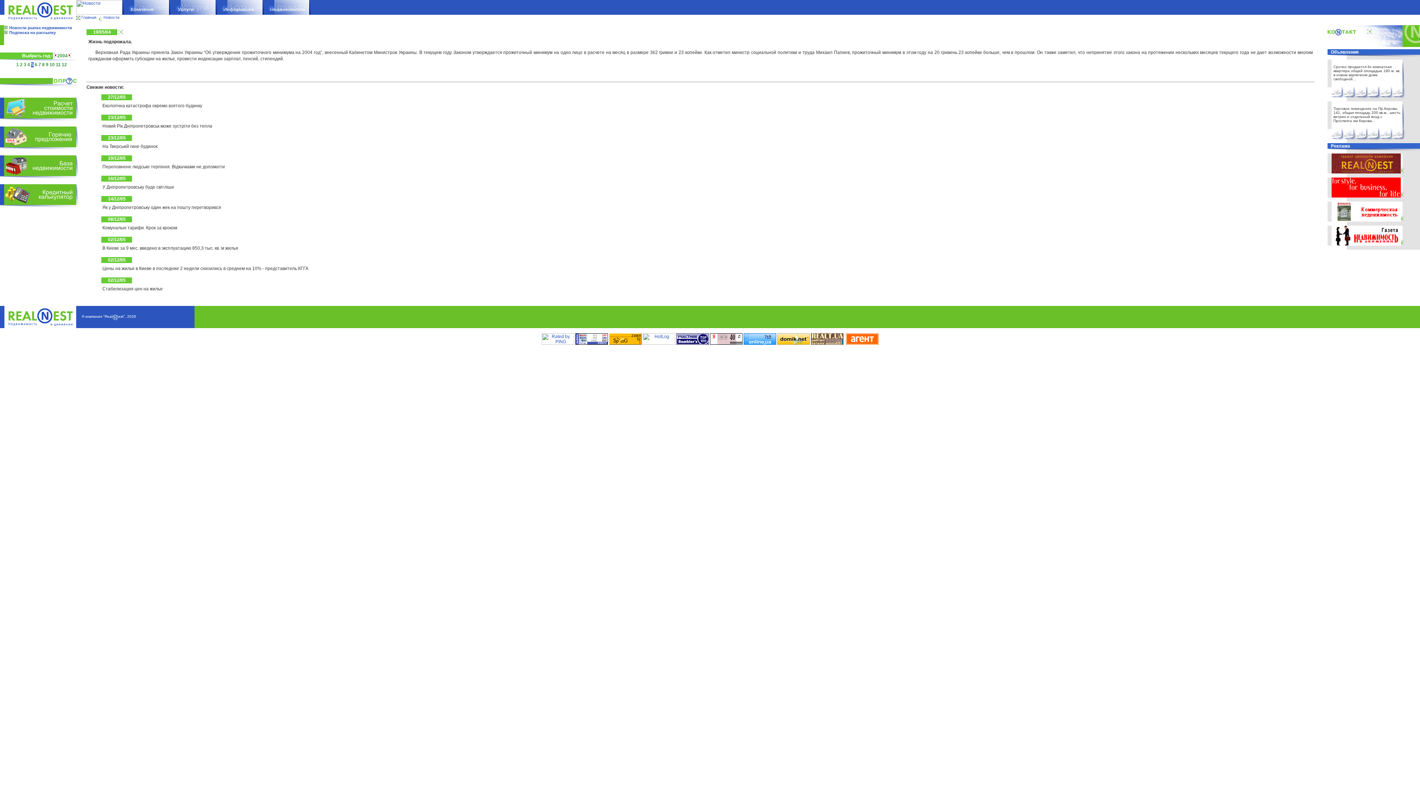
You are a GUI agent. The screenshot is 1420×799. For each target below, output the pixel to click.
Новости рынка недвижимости (40, 28)
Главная (89, 17)
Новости (111, 17)
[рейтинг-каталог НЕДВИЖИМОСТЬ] (827, 343)
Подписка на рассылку (32, 32)
